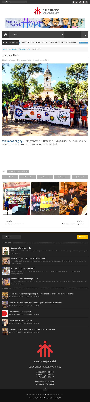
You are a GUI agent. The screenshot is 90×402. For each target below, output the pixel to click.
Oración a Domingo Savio (21, 248)
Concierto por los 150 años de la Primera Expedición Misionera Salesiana (41, 42)
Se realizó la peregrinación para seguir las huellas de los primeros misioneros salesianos (41, 294)
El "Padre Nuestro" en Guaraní (22, 269)
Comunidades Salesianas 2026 (20, 312)
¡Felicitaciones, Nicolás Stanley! (20, 321)
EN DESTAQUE (77, 42)
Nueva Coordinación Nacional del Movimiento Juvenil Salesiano (32, 329)
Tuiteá (11, 177)
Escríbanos (83, 237)
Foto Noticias (13, 49)
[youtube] (80, 2)
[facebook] (73, 2)
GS (60, 398)
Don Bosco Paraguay (43, 398)
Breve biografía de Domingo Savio (24, 279)
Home (5, 49)
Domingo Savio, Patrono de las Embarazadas (28, 258)
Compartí (28, 177)
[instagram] (83, 2)
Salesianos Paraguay (47, 394)
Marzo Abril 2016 (24, 49)
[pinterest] (86, 2)
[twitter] (76, 2)
